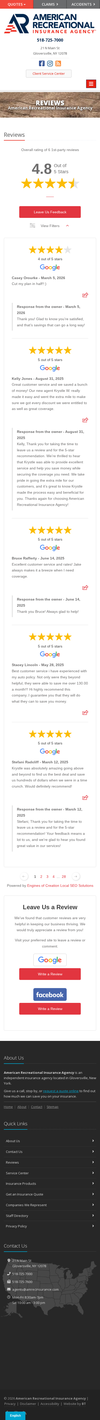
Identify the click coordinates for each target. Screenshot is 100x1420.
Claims (49, 4)
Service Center (17, 1173)
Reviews (12, 1162)
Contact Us (14, 1151)
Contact (36, 1107)
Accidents (82, 4)
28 (64, 877)
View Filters (50, 226)
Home (8, 1107)
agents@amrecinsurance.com (35, 1289)
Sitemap (52, 1107)
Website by (75, 1403)
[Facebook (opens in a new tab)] (42, 63)
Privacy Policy (16, 1226)
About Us (13, 1141)
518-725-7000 (22, 1274)
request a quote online (61, 1091)
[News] (58, 63)
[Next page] (76, 876)
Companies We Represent (26, 1205)
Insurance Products (21, 1183)
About (21, 1107)
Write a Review (50, 974)
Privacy (10, 1403)
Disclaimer (28, 1403)
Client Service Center (49, 73)
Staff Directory (17, 1215)
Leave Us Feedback (50, 212)
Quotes (16, 4)
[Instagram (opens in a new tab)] (50, 63)
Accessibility (50, 1403)
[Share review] (85, 296)
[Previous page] (24, 876)
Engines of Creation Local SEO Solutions (60, 885)
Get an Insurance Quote (24, 1194)
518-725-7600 (22, 1281)
